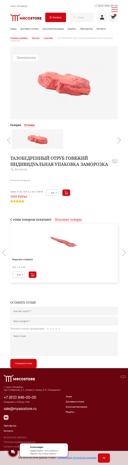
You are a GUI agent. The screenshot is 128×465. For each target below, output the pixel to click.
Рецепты (72, 28)
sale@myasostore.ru (20, 408)
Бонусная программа (53, 28)
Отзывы (29, 125)
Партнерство (86, 28)
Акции (13, 28)
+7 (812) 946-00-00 (20, 397)
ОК (104, 458)
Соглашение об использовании (76, 457)
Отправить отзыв (23, 363)
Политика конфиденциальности (19, 442)
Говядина (48, 38)
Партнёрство (10, 425)
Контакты (101, 28)
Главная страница (19, 38)
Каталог (36, 38)
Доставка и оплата (29, 28)
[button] (10, 140)
